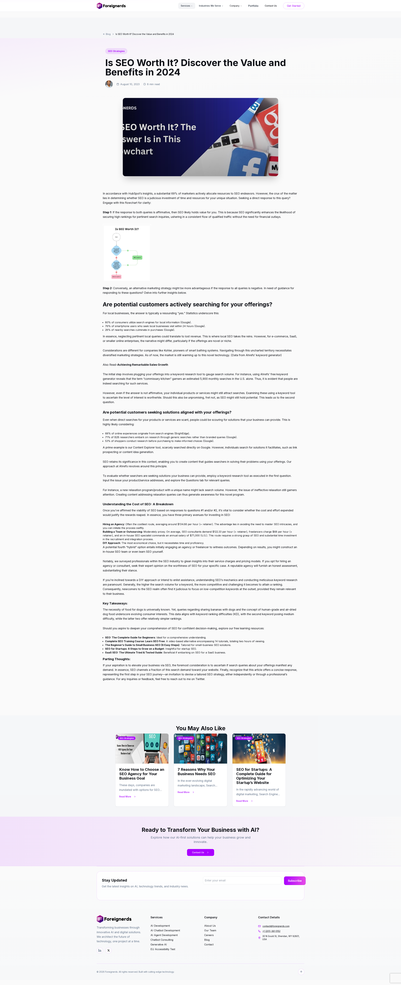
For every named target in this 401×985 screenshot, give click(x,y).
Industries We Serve (210, 5)
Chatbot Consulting (162, 939)
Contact (209, 944)
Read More (125, 796)
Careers (209, 935)
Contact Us (198, 852)
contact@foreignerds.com (276, 926)
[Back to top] (301, 972)
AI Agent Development (164, 935)
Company (235, 5)
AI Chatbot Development (165, 930)
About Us (210, 925)
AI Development (160, 925)
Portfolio (253, 5)
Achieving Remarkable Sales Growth (142, 364)
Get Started (293, 5)
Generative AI (159, 944)
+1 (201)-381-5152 (271, 931)
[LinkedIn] (100, 950)
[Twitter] (108, 950)
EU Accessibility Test (163, 949)
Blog (108, 34)
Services (185, 5)
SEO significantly (250, 212)
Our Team (210, 930)
